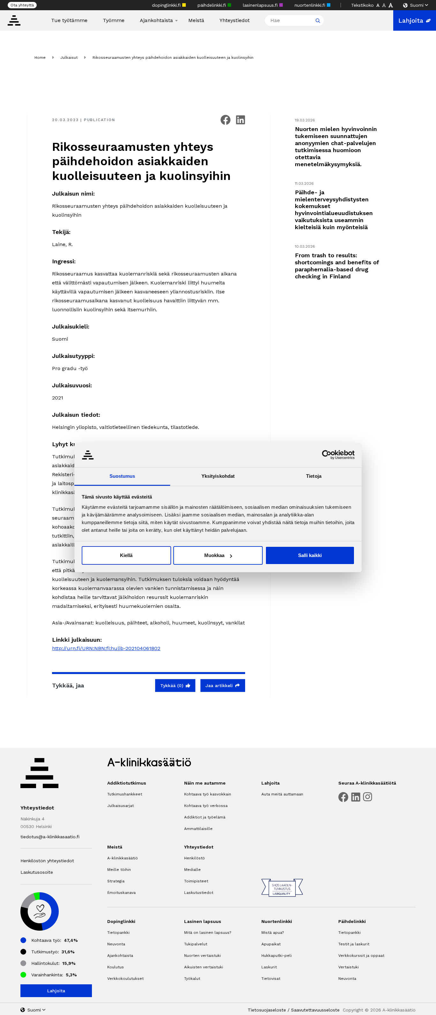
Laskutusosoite (36, 872)
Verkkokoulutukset (125, 978)
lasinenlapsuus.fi (261, 5)
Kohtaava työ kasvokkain (207, 794)
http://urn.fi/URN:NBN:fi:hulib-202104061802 (106, 648)
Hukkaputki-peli (276, 955)
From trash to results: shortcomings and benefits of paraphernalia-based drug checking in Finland (337, 266)
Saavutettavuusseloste (315, 1009)
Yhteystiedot (235, 20)
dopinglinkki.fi (167, 5)
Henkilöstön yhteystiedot (47, 860)
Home (40, 57)
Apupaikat (271, 944)
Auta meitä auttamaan (282, 794)
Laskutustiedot (198, 892)
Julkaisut (69, 57)
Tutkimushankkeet (124, 794)
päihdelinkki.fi (213, 5)
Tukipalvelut (195, 944)
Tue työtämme (69, 20)
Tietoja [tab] (313, 476)
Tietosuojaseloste (267, 1009)
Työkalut (192, 978)
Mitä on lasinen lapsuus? (207, 932)
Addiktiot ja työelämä (204, 817)
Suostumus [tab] (122, 476)
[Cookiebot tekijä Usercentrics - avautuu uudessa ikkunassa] (327, 455)
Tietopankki (118, 932)
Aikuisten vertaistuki (203, 967)
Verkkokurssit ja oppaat (361, 955)
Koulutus (115, 967)
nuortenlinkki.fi (311, 5)
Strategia (115, 881)
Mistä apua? (272, 932)
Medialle (192, 869)
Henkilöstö (194, 858)
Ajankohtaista (156, 20)
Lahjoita (410, 20)
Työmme (113, 20)
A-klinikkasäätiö (122, 858)
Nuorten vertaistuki (202, 955)
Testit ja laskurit (353, 944)
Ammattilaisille (198, 828)
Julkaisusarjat (120, 805)
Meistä (196, 20)
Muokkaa (214, 555)
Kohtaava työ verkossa (206, 805)
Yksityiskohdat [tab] (218, 476)
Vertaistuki (348, 967)
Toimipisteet (196, 881)
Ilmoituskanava (121, 892)
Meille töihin (119, 869)
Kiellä (126, 555)
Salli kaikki (310, 555)
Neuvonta (116, 944)
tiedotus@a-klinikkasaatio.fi (49, 836)
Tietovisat (270, 978)
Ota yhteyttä (22, 5)
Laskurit (269, 967)
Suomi (417, 5)
